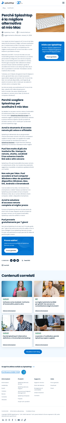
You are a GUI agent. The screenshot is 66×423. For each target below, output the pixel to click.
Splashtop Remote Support (23, 387)
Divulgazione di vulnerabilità (38, 389)
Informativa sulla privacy (17, 411)
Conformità (5, 411)
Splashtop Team (9, 32)
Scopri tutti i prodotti (24, 401)
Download (53, 385)
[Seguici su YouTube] (18, 420)
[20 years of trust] (18, 2)
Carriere (4, 391)
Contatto (4, 397)
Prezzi (52, 388)
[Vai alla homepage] (8, 2)
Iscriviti (6, 265)
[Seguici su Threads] (9, 420)
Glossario (4, 399)
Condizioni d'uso (30, 411)
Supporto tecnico (39, 382)
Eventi (3, 388)
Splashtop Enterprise (23, 396)
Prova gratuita (51, 57)
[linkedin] (11, 260)
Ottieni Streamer (39, 392)
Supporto (37, 379)
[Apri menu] (63, 3)
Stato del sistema (39, 385)
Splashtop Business (8, 142)
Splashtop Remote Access (19, 115)
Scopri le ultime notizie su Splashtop (17, 367)
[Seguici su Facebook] (12, 420)
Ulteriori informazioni (9, 311)
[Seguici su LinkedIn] (3, 420)
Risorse (3, 394)
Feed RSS (27, 260)
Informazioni (6, 379)
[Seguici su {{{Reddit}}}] (21, 420)
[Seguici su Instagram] (6, 420)
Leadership (5, 385)
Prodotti (20, 379)
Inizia (52, 379)
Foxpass (20, 398)
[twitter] (17, 260)
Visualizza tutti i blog (33, 352)
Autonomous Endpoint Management (24, 392)
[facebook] (14, 260)
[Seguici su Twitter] (15, 420)
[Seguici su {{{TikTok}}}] (25, 420)
